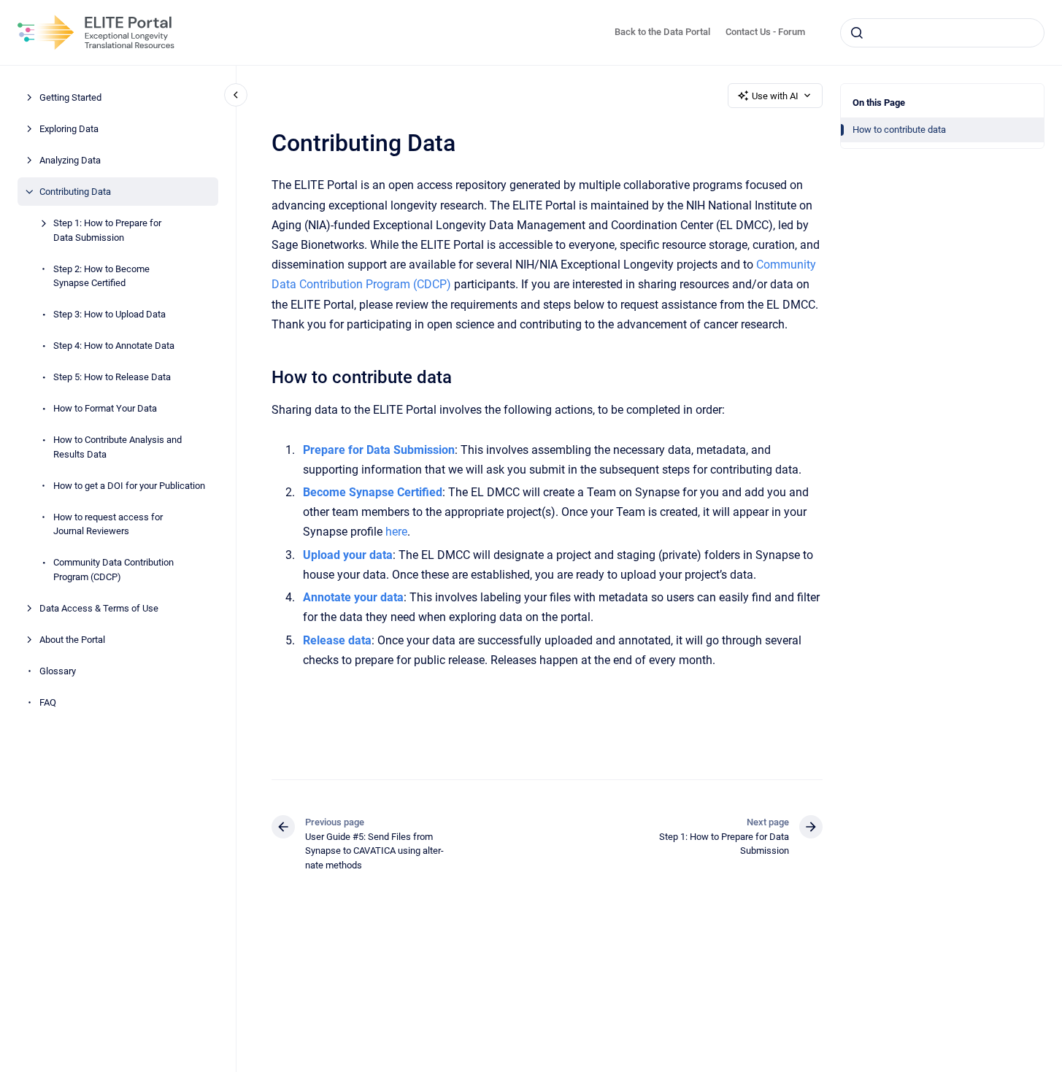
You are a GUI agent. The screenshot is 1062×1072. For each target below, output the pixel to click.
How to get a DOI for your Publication (129, 484)
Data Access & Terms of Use (98, 607)
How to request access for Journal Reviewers (108, 523)
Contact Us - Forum (765, 31)
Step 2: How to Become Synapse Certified (101, 275)
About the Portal (72, 638)
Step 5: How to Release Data (112, 376)
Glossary (57, 670)
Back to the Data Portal (662, 31)
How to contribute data (899, 129)
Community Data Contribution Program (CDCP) (113, 569)
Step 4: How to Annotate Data (113, 345)
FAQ (47, 701)
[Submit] (857, 33)
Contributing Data (75, 191)
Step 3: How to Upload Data (109, 314)
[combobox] (942, 33)
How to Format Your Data (105, 408)
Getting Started (70, 97)
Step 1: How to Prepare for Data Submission (107, 230)
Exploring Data (69, 128)
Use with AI (775, 95)
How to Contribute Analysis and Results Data (117, 447)
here (396, 532)
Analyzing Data (70, 160)
